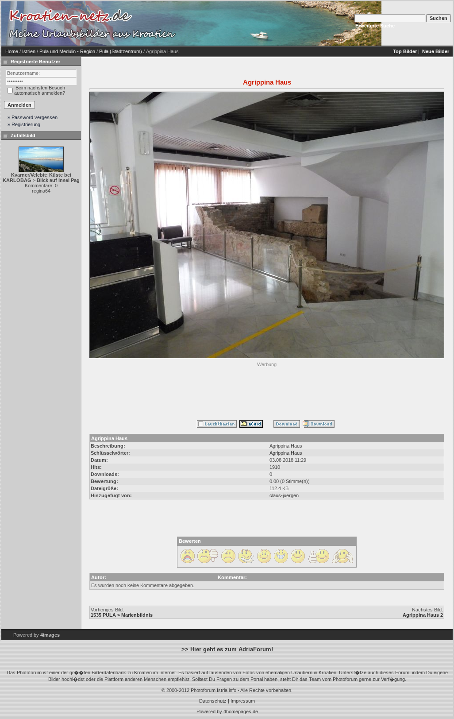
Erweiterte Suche (375, 25)
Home (11, 51)
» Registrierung (24, 124)
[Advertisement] (266, 389)
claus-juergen (284, 495)
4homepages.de (240, 711)
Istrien (28, 51)
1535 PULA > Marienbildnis (122, 615)
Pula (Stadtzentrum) (120, 51)
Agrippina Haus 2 (423, 615)
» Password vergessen (33, 117)
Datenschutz (213, 701)
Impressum (243, 701)
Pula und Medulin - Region (67, 51)
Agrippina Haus (285, 453)
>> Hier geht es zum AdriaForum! (227, 649)
